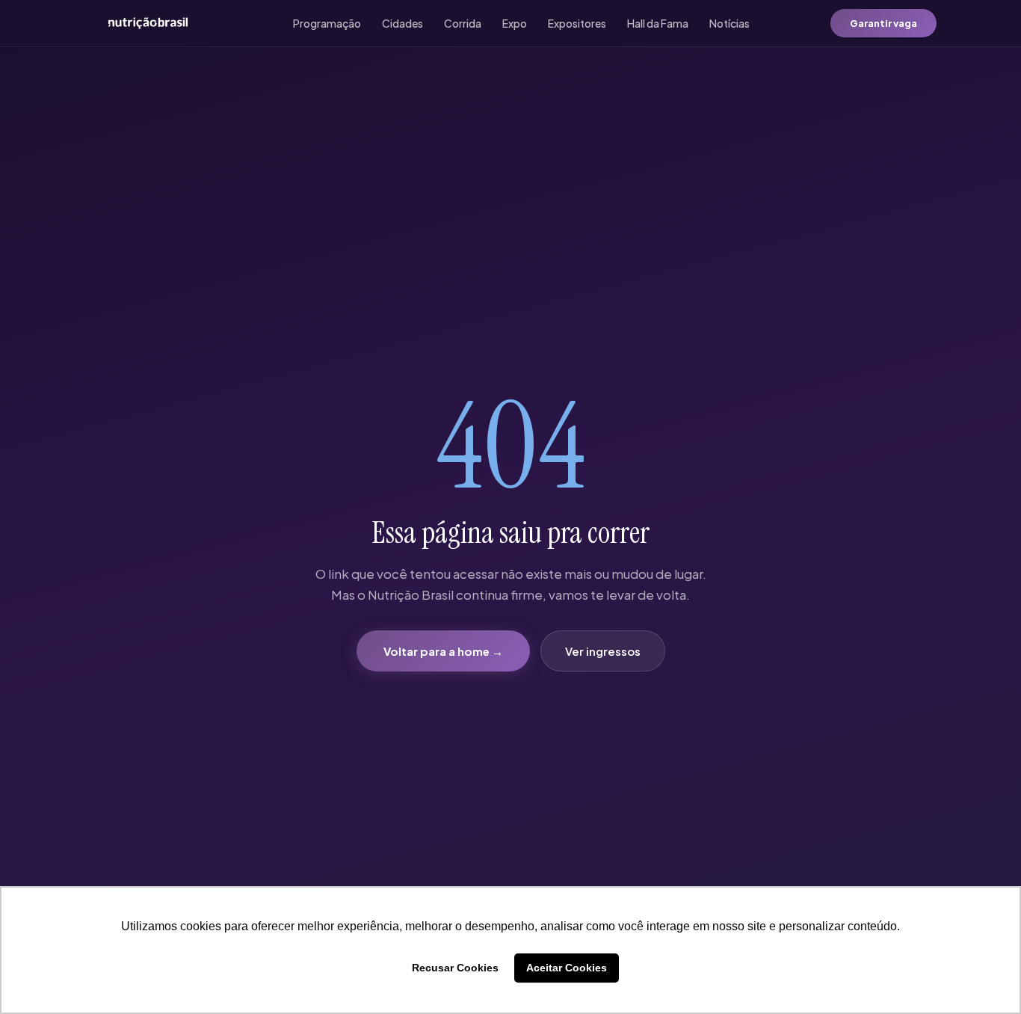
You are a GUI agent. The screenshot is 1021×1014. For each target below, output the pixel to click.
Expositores (577, 23)
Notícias (729, 23)
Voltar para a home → (443, 651)
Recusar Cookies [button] (455, 968)
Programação (327, 23)
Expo (514, 23)
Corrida (462, 23)
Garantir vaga (883, 23)
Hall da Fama (657, 23)
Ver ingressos (603, 651)
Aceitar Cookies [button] (566, 968)
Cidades (402, 23)
